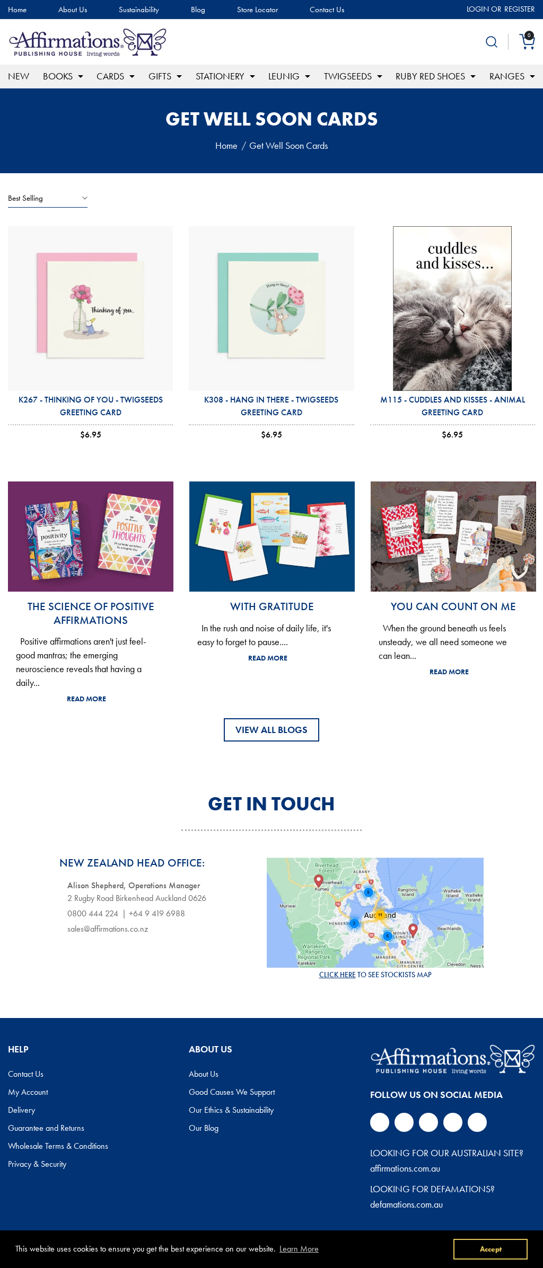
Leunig (284, 76)
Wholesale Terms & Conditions (58, 1146)
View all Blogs (271, 730)
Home (17, 10)
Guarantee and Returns (46, 1128)
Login (478, 9)
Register (519, 9)
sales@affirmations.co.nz (107, 928)
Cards (110, 76)
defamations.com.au (406, 1204)
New (18, 76)
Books (58, 76)
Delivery (21, 1110)
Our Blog (203, 1128)
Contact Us (327, 10)
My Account (28, 1092)
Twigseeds (348, 76)
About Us (72, 10)
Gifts (159, 76)
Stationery (220, 76)
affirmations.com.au (405, 1168)
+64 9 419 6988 (157, 913)
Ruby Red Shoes (430, 76)
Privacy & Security (37, 1164)
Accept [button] (491, 1249)
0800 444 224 (92, 913)
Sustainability (139, 10)
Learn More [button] (299, 1248)
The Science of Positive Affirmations (91, 613)
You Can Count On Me (453, 606)
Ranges (506, 76)
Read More (86, 698)
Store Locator (257, 10)
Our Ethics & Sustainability (231, 1110)
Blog (198, 10)
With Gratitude (272, 606)
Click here (337, 974)
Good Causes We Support (232, 1092)
